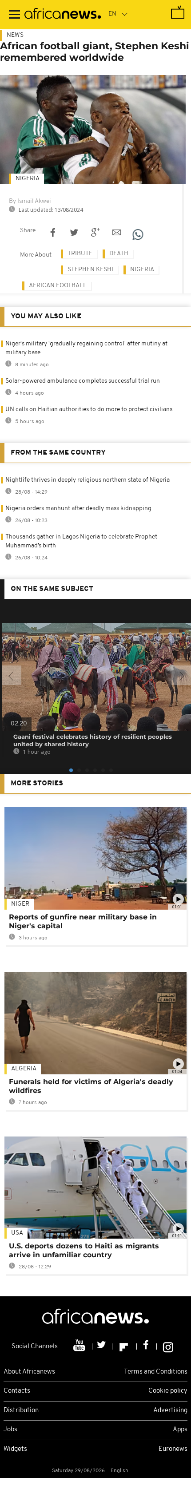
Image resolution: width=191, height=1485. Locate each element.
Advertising (170, 1410)
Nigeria (28, 178)
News (15, 35)
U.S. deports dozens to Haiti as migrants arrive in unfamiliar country (84, 1250)
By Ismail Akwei (30, 201)
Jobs (10, 1429)
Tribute (80, 253)
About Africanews (29, 1372)
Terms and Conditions (155, 1372)
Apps (180, 1429)
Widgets (15, 1449)
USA (17, 1233)
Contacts (17, 1391)
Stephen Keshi (90, 269)
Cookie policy (167, 1391)
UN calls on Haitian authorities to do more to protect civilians (88, 409)
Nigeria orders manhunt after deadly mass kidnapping (78, 508)
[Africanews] (62, 15)
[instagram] (168, 1346)
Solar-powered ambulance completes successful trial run (82, 381)
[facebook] (147, 1346)
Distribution (21, 1410)
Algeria (23, 1068)
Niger (20, 904)
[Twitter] (102, 1346)
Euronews (173, 1449)
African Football (58, 285)
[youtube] (80, 1346)
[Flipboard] (124, 1346)
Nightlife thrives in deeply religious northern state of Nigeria (87, 480)
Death (118, 253)
